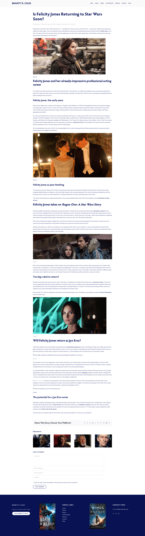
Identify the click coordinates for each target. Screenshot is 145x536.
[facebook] (113, 513)
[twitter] (116, 513)
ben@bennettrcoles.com (122, 509)
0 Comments (72, 24)
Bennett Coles (37, 24)
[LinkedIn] (93, 423)
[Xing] (106, 423)
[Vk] (103, 423)
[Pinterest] (101, 423)
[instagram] (118, 513)
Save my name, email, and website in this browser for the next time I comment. (56, 482)
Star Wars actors (65, 24)
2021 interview (39, 381)
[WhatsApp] (95, 423)
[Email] (109, 423)
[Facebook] (84, 423)
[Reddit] (90, 423)
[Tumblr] (98, 423)
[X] (87, 423)
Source (35, 262)
